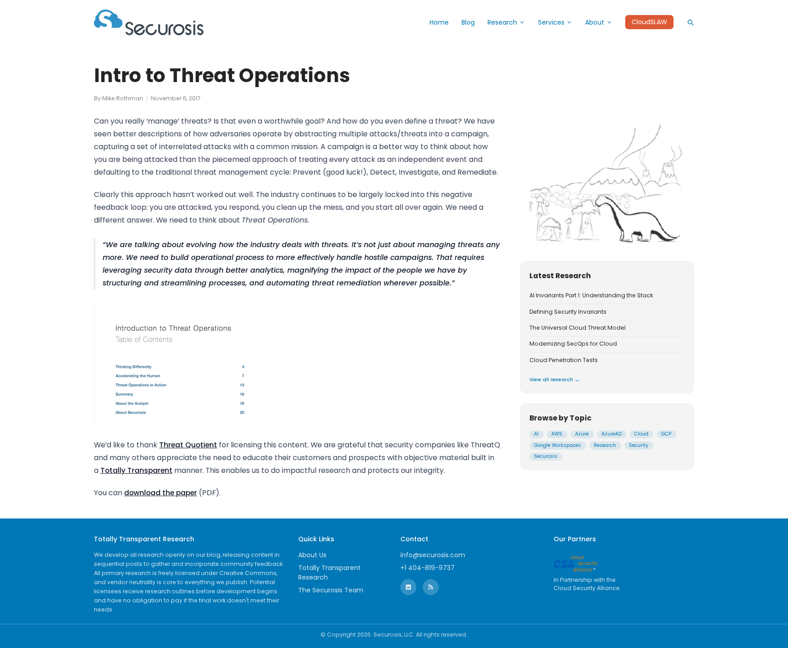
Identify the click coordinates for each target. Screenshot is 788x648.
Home (439, 22)
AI (536, 433)
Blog (468, 22)
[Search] (690, 22)
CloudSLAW (649, 22)
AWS (556, 433)
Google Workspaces (557, 445)
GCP (666, 433)
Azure (582, 433)
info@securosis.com (432, 555)
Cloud (641, 433)
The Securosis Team (330, 590)
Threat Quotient (188, 445)
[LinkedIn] (408, 587)
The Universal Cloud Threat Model (577, 328)
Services (551, 22)
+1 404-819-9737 (427, 567)
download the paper (160, 492)
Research (502, 22)
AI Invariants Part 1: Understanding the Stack (591, 295)
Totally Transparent (136, 470)
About (594, 22)
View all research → (554, 379)
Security (638, 445)
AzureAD (611, 433)
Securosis (545, 456)
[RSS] (431, 587)
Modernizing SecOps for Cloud (573, 343)
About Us (312, 555)
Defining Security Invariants (568, 311)
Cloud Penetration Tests (563, 359)
